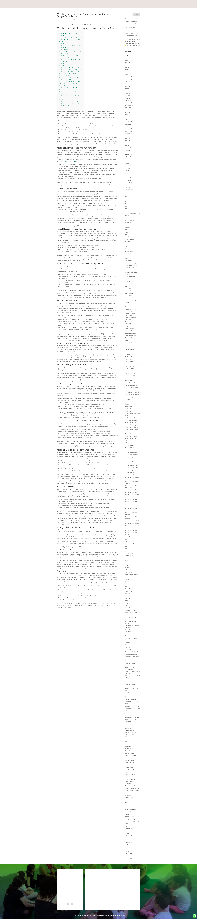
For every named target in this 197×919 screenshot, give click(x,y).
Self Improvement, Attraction (132, 701)
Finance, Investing (129, 368)
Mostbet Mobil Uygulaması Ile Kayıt (68, 49)
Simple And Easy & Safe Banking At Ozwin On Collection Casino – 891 (131, 732)
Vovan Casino (128, 812)
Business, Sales (129, 281)
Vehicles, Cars (128, 802)
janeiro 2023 (128, 124)
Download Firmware (130, 345)
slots (126, 741)
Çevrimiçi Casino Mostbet (65, 85)
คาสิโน (126, 845)
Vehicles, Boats (129, 797)
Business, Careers (129, 267)
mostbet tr (81, 19)
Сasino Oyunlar (129, 842)
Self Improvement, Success (132, 715)
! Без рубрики (128, 156)
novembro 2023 (129, 103)
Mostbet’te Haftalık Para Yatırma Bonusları (70, 34)
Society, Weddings (129, 762)
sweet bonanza (129, 767)
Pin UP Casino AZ (129, 596)
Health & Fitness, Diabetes (132, 429)
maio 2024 (127, 93)
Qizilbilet (127, 642)
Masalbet (127, 546)
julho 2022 (127, 138)
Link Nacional (120, 915)
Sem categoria (128, 728)
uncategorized (128, 795)
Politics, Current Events (131, 612)
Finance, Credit (129, 359)
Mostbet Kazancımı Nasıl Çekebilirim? (69, 67)
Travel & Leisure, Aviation (131, 777)
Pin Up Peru (128, 598)
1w (126, 161)
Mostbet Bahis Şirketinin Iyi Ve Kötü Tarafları (70, 69)
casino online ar (129, 293)
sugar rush (128, 765)
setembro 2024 (129, 84)
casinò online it (129, 295)
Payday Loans (128, 581)
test (126, 772)
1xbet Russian (128, 192)
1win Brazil (128, 168)
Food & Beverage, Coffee (131, 382)
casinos (127, 302)
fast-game (127, 354)
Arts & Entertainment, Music (132, 213)
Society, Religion (129, 758)
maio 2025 (127, 65)
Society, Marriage (129, 751)
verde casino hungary (130, 804)
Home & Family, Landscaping (132, 465)
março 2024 (128, 98)
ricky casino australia (130, 699)
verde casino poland (130, 807)
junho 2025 (128, 62)
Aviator (127, 215)
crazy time (127, 340)
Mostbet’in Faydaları (64, 63)
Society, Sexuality (129, 760)
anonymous (128, 211)
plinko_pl (127, 607)
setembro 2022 (129, 133)
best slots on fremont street (132, 244)
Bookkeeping (128, 260)
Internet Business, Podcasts (132, 520)
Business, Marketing (130, 276)
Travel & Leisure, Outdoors (132, 786)
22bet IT (127, 199)
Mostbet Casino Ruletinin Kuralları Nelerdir (70, 101)
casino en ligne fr (129, 288)
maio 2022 (127, 143)
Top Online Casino (130, 774)
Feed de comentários (130, 856)
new (126, 562)
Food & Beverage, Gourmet (132, 392)
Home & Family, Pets (130, 472)
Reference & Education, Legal (132, 688)
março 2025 (128, 69)
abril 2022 (127, 145)
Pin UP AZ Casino (129, 589)
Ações (126, 208)
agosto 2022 (128, 136)
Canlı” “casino (62, 99)
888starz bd (128, 206)
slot (126, 736)
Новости (127, 833)
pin (126, 584)
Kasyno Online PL (129, 537)
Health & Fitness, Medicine (132, 436)
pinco (126, 600)
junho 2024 (128, 91)
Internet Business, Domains (132, 494)
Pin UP (126, 586)
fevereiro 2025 (128, 72)
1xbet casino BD (129, 182)
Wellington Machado (64, 19)
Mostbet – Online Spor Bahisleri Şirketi (69, 71)
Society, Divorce (129, 746)
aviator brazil (128, 218)
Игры (126, 826)
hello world (128, 442)
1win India (127, 170)
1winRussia (128, 180)
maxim (127, 548)
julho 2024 (127, 88)
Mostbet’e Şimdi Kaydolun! (66, 36)
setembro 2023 (129, 105)
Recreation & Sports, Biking (132, 652)
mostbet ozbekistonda (130, 553)
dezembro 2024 (129, 77)
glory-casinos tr (129, 406)
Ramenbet (127, 644)
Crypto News (128, 342)
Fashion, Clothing (129, 349)
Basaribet (127, 237)
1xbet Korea (128, 185)
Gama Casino (128, 399)
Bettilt (126, 246)
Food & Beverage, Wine (131, 397)
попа (126, 838)
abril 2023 (127, 117)
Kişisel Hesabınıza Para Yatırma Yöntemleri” (70, 38)
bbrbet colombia (129, 239)
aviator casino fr (129, 222)
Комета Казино (129, 828)
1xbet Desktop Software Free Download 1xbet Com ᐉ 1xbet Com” (132, 29)
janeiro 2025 (128, 74)
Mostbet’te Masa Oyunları (65, 105)
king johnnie (128, 539)
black (126, 256)
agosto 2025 (128, 58)
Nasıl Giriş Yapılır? (64, 57)
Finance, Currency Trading (132, 364)
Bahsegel (127, 230)
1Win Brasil (128, 166)
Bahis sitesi (128, 227)
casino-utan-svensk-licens (131, 300)
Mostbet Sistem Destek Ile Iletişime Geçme (70, 79)
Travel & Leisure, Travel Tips (132, 788)
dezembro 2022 (129, 126)
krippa (126, 541)
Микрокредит (128, 830)
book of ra (127, 258)
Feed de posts (128, 853)
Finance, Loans (129, 371)
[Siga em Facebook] (68, 904)
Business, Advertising (130, 263)
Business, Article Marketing (132, 265)
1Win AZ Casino (129, 163)
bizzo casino (128, 253)
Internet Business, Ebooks (131, 499)
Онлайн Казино (129, 835)
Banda (126, 232)
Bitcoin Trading (129, 251)
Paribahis (127, 579)
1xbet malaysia (129, 189)
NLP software (128, 567)
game (126, 401)
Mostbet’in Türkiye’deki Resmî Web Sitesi (69, 55)
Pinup (126, 603)
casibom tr (128, 283)
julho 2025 (127, 60)
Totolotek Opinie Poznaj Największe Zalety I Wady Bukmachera (131, 35)
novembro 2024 (129, 79)
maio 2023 (127, 114)
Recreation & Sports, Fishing (132, 654)
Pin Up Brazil (128, 591)
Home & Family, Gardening (132, 450)
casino (126, 286)
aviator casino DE (129, 220)
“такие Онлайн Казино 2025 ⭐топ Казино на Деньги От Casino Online (132, 45)
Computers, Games (130, 328)
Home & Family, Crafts (130, 445)
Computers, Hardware (130, 333)
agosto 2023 (128, 107)
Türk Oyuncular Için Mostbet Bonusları (69, 77)
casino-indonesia (129, 298)
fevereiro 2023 (128, 122)
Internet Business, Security (132, 525)
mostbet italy (128, 551)
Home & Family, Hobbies (131, 452)
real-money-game (129, 649)
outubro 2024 (128, 81)
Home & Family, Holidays (131, 454)
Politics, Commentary (130, 610)
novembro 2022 (129, 129)
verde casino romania (130, 809)
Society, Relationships (130, 755)
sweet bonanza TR (129, 770)
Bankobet (127, 234)
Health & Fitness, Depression (132, 425)
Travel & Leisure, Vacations (132, 790)
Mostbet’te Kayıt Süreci (65, 43)
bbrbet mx (127, 241)
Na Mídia (127, 560)
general (127, 404)
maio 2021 (127, 150)
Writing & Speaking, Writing (132, 819)
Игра (126, 823)
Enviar (132, 900)
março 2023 (128, 119)
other (126, 577)
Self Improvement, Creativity (132, 706)
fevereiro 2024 (128, 100)
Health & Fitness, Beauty (131, 417)
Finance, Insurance (130, 366)
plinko (126, 605)
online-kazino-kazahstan (131, 574)
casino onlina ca (129, 291)
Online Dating (128, 572)
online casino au (129, 570)
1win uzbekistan (129, 177)
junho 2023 (128, 112)
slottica (127, 743)
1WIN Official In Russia (131, 173)
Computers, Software (130, 338)
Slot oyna (127, 739)
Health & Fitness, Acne (131, 409)
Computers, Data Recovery (132, 326)
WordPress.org (129, 858)
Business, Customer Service (132, 270)
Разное (127, 840)
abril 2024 (127, 95)
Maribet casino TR (129, 544)
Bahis (126, 225)
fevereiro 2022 (128, 147)
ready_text (127, 647)
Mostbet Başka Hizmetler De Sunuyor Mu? (70, 45)
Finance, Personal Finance (131, 373)
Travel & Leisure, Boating (131, 779)
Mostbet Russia (129, 555)
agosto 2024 (128, 86)
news (126, 565)
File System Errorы (130, 357)
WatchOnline (128, 814)
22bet (126, 196)
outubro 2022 (128, 131)
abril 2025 (127, 67)
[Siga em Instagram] (72, 904)
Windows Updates (129, 816)
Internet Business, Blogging (132, 489)
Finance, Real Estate (130, 375)
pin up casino (128, 593)
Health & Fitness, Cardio (131, 422)
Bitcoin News (128, 248)
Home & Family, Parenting (131, 467)
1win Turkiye (128, 175)
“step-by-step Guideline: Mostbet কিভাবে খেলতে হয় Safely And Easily (132, 23)
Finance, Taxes (128, 378)
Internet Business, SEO (131, 530)
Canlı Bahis (62, 65)
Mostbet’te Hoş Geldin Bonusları (67, 47)
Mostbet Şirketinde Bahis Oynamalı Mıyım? (70, 103)
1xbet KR (127, 187)
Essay (126, 347)
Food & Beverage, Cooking (131, 387)
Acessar (127, 851)
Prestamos (127, 615)
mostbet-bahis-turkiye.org (70, 161)
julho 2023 (127, 110)
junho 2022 (128, 140)
